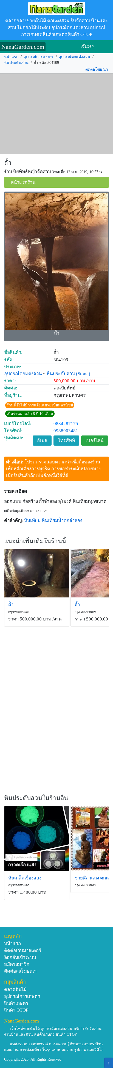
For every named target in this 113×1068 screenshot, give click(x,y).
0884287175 (65, 423)
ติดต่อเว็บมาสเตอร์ (22, 950)
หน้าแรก (11, 57)
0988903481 (65, 430)
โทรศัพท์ (66, 440)
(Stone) (83, 373)
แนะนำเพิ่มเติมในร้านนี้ (35, 541)
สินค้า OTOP (16, 1010)
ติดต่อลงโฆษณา (20, 971)
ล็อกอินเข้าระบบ (20, 957)
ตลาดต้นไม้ (15, 989)
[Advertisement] (56, 114)
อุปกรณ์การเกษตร (38, 57)
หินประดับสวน (16, 63)
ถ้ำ (8, 162)
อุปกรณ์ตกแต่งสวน (74, 57)
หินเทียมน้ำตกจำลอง (62, 520)
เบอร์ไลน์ (94, 440)
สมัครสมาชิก (16, 964)
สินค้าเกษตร (16, 1003)
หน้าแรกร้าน (23, 182)
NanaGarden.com (22, 46)
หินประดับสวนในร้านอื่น (36, 797)
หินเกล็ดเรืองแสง (24, 878)
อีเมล (42, 440)
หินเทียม (32, 520)
